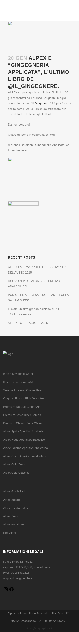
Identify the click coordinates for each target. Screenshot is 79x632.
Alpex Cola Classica (16, 472)
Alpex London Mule (16, 508)
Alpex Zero (10, 516)
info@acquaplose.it (40, 628)
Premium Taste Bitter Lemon (22, 415)
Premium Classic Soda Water (22, 423)
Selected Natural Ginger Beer (22, 390)
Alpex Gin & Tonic (15, 491)
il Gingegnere (41, 103)
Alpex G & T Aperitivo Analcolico (24, 456)
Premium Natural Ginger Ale (21, 406)
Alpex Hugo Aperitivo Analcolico (24, 439)
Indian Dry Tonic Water (18, 373)
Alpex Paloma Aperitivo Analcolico (25, 448)
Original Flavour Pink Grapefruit (24, 398)
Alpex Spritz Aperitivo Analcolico (24, 431)
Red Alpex (10, 532)
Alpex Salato (11, 499)
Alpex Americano (14, 524)
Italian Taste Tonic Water (19, 382)
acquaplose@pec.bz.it (18, 578)
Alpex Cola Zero (14, 464)
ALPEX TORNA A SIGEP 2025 (28, 322)
